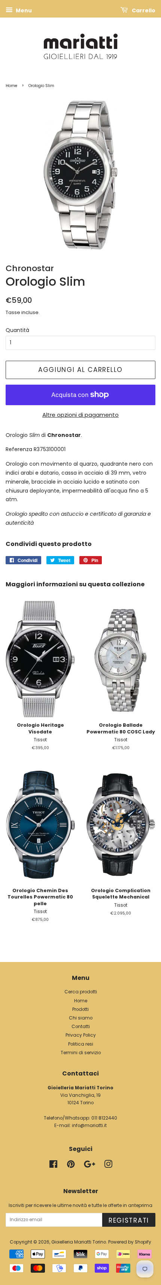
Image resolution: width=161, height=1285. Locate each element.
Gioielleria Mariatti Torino (78, 1242)
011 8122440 (104, 1118)
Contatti (81, 1027)
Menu (23, 10)
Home (11, 86)
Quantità (17, 330)
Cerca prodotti (80, 992)
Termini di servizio (81, 1053)
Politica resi (80, 1044)
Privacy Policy (81, 1035)
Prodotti (80, 1009)
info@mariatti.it (89, 1126)
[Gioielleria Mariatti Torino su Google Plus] (89, 1166)
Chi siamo (80, 1018)
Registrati (129, 1220)
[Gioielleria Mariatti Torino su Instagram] (108, 1166)
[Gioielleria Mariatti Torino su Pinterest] (71, 1166)
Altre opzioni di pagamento (80, 415)
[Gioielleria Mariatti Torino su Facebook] (53, 1166)
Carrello (143, 10)
